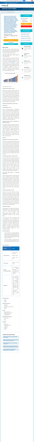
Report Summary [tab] (11, 40)
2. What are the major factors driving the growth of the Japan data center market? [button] (10, 340)
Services (29, 2)
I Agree (24, 0)
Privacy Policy (21, 0)
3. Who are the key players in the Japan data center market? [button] (10, 343)
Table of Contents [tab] (10, 42)
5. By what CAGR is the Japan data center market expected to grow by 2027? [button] (9, 349)
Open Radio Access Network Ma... (26, 38)
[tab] (11, 337)
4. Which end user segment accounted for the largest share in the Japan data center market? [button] (10, 346)
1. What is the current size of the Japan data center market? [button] (10, 337)
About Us (24, 2)
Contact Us (26, 3)
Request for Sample (26, 26)
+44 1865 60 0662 (17, 2)
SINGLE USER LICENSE (25, 18)
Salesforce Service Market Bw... (26, 40)
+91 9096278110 (6, 3)
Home (21, 2)
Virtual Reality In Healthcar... (25, 34)
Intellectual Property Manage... (26, 36)
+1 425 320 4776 (13, 2)
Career (26, 2)
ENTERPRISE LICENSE (25, 21)
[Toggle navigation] (32, 5)
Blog (30, 2)
